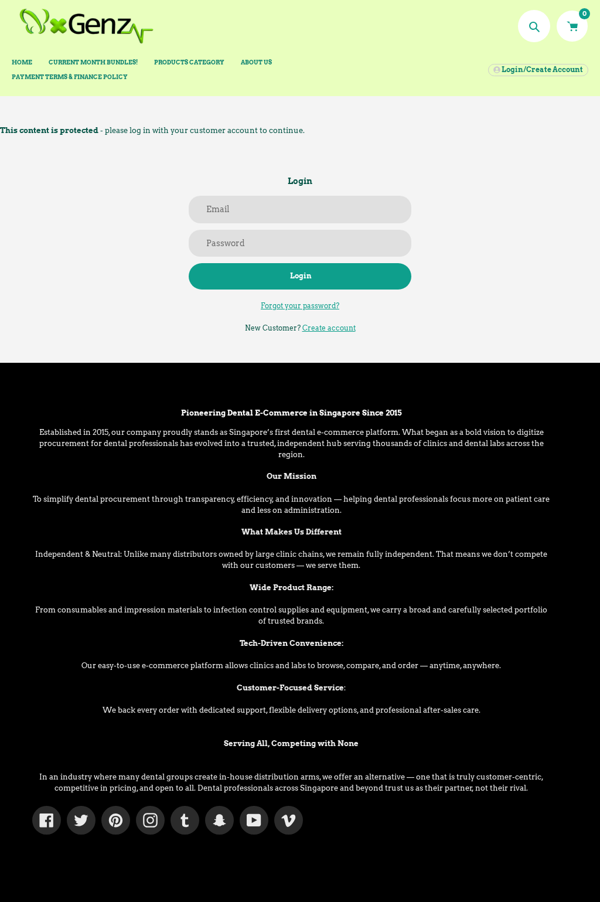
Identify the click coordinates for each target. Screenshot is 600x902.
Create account (329, 328)
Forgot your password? (300, 305)
